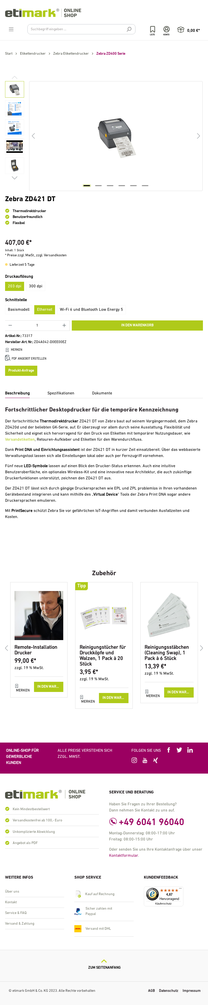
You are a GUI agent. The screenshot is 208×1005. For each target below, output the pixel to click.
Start (8, 54)
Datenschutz (168, 991)
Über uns (12, 892)
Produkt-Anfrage (21, 371)
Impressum (192, 991)
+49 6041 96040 (151, 822)
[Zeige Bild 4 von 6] (121, 185)
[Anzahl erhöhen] (64, 325)
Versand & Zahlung (19, 924)
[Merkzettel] (153, 29)
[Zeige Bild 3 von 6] (110, 185)
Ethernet (44, 310)
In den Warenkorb (137, 325)
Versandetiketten (20, 440)
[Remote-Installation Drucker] (38, 615)
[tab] (17, 393)
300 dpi (35, 286)
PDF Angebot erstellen (29, 358)
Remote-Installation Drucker (35, 650)
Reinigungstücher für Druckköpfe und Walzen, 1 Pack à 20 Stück (103, 656)
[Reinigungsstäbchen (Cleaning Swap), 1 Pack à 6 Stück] (169, 615)
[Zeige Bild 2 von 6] (98, 185)
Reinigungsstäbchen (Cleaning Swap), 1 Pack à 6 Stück (167, 653)
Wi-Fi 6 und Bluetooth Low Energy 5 (91, 310)
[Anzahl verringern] (10, 325)
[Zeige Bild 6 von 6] (145, 185)
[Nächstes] (198, 136)
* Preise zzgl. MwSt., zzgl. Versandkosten (36, 255)
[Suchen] (129, 30)
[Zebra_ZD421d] (116, 136)
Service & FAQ (16, 913)
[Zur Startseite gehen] (104, 13)
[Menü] (11, 29)
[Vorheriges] (33, 136)
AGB (151, 991)
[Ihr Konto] (167, 29)
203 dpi (14, 286)
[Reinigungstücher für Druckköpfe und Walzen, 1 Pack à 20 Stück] (104, 615)
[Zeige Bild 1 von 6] (86, 185)
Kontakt (11, 902)
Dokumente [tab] (102, 393)
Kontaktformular (123, 856)
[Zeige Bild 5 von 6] (133, 185)
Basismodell (18, 310)
